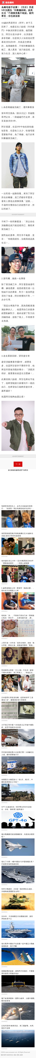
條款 (15, 1055)
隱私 (18, 1055)
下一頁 (18, 464)
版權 (21, 1055)
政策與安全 (10, 1055)
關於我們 (3, 1055)
